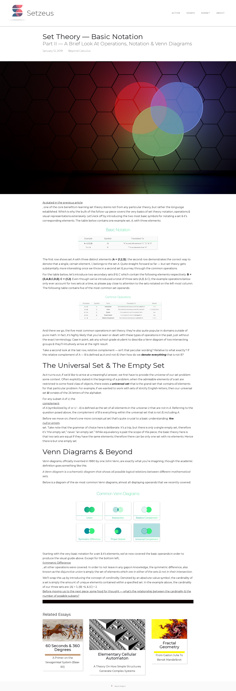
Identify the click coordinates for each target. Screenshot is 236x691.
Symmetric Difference (57, 562)
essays (191, 13)
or (51, 423)
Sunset (205, 13)
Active (176, 13)
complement (51, 403)
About (220, 13)
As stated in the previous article (63, 202)
